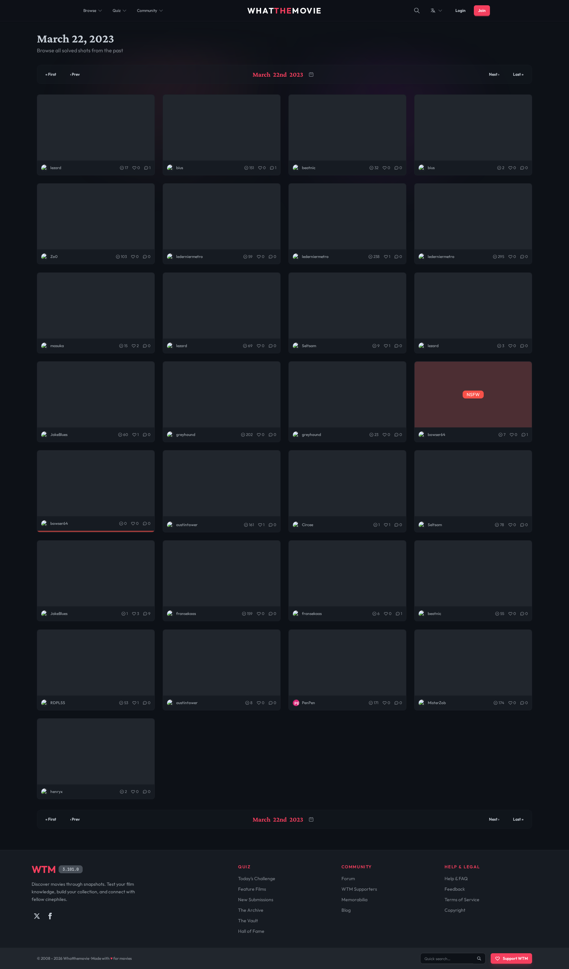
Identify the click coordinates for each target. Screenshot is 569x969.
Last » (518, 74)
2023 (296, 74)
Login (460, 10)
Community (147, 10)
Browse (89, 10)
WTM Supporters (359, 889)
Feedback (455, 889)
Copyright (455, 910)
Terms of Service (462, 900)
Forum (348, 878)
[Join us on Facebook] (50, 916)
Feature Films (252, 889)
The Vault (248, 921)
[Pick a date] (311, 74)
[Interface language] (436, 10)
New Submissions (255, 900)
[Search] (417, 10)
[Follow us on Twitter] (37, 916)
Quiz (117, 10)
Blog (346, 910)
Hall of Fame (251, 931)
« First (50, 74)
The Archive (250, 910)
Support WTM (515, 958)
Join (482, 10)
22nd (280, 74)
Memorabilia (354, 900)
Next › (494, 74)
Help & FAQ (456, 878)
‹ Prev (75, 74)
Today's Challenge (256, 878)
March (261, 74)
